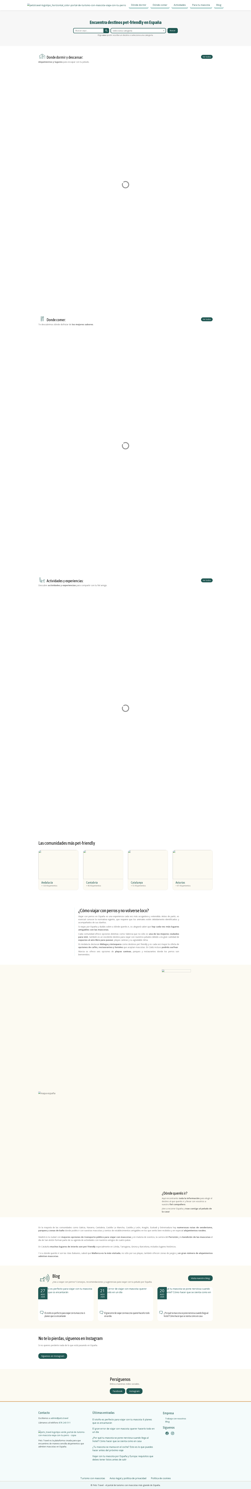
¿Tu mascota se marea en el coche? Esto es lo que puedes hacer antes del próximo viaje (122, 1448)
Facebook (117, 1391)
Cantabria (92, 882)
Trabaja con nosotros (175, 1418)
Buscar (172, 30)
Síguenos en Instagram (52, 1355)
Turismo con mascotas (92, 1478)
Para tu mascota (201, 5)
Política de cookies (161, 1478)
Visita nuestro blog (200, 1278)
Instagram (134, 1391)
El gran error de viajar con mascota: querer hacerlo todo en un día (123, 1430)
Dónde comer (160, 5)
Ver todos (207, 57)
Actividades (180, 5)
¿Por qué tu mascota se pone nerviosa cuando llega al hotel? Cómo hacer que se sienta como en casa (120, 1439)
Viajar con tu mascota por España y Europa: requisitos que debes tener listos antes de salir (122, 1458)
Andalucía (47, 882)
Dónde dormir (138, 5)
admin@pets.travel (59, 1418)
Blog (218, 5)
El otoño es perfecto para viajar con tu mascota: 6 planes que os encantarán (122, 1421)
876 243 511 (65, 1422)
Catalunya (137, 882)
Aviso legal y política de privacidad (128, 1478)
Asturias (180, 882)
